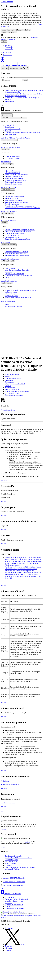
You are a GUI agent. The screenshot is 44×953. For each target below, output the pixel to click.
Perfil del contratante (11, 861)
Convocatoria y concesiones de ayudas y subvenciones (22, 132)
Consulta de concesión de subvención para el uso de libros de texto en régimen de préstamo (23, 95)
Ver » (2, 811)
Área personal (7, 55)
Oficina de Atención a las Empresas (16, 252)
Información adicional (12, 389)
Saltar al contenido (7, 2)
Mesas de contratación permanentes (16, 202)
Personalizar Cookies (23, 30)
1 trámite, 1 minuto (11, 292)
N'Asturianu (7, 52)
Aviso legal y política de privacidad (16, 899)
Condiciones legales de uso (13, 182)
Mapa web (8, 903)
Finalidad (8, 376)
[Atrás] (22, 351)
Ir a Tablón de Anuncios (8, 220)
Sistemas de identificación (13, 184)
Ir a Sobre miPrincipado (8, 187)
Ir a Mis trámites (6, 162)
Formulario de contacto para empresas (17, 255)
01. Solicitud (5, 781)
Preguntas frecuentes (11, 296)
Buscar (25, 80)
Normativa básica (10, 387)
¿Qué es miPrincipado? (12, 171)
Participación (9, 47)
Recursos (8, 386)
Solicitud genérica (10, 101)
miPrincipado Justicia (12, 869)
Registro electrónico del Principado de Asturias (20, 230)
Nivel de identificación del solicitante (17, 391)
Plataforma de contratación (13, 200)
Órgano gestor (9, 382)
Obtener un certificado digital (14, 233)
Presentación (9, 380)
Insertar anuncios (10, 134)
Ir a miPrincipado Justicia (9, 281)
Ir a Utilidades (5, 242)
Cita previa (8, 272)
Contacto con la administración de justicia (18, 275)
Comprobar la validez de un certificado (17, 239)
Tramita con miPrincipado (13, 306)
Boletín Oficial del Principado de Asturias (18, 858)
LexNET (8, 277)
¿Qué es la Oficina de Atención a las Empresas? (20, 867)
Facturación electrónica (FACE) (15, 253)
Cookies (7, 906)
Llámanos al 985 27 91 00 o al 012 (14, 878)
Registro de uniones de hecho (14, 274)
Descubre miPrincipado (12, 173)
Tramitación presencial (8, 803)
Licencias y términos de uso (14, 176)
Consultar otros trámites (12, 156)
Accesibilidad (9, 897)
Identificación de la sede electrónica (16, 174)
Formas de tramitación (8, 410)
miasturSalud (9, 49)
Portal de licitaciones (11, 198)
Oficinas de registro (11, 294)
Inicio (7, 305)
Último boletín (9, 125)
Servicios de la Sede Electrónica (15, 180)
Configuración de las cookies (14, 908)
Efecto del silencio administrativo (15, 384)
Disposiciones (9, 127)
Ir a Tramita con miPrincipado (10, 147)
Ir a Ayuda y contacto (8, 301)
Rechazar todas (9, 32)
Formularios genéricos (12, 237)
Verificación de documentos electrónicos (18, 231)
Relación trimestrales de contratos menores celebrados (22, 208)
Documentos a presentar (12, 393)
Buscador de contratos (12, 204)
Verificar (3, 830)
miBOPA (8, 131)
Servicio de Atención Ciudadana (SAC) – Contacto (21, 290)
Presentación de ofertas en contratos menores (19, 206)
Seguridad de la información (14, 178)
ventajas (27, 842)
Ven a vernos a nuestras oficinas (13, 885)
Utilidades (8, 865)
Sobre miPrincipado (11, 860)
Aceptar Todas (8, 30)
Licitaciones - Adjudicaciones (14, 197)
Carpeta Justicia (10, 268)
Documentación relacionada (14, 395)
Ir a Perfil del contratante (9, 211)
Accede (3, 847)
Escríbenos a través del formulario (14, 882)
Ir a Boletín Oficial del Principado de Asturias (15, 138)
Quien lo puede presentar (13, 378)
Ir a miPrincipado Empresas (10, 259)
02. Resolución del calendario (10, 784)
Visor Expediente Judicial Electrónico (17, 270)
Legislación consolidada (12, 129)
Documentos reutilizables (13, 158)
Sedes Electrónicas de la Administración (18, 297)
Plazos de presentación (12, 374)
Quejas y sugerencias (12, 235)
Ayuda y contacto (10, 863)
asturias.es (8, 45)
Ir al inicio (4, 480)
